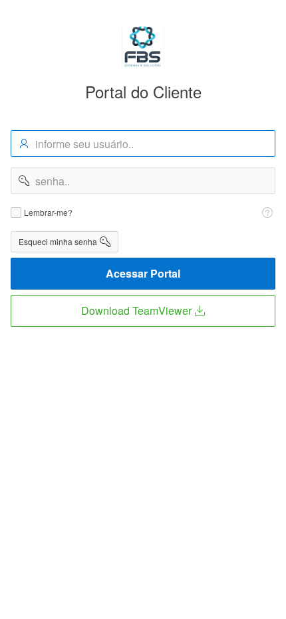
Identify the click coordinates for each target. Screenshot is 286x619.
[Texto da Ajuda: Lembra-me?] (267, 213)
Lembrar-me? (48, 212)
